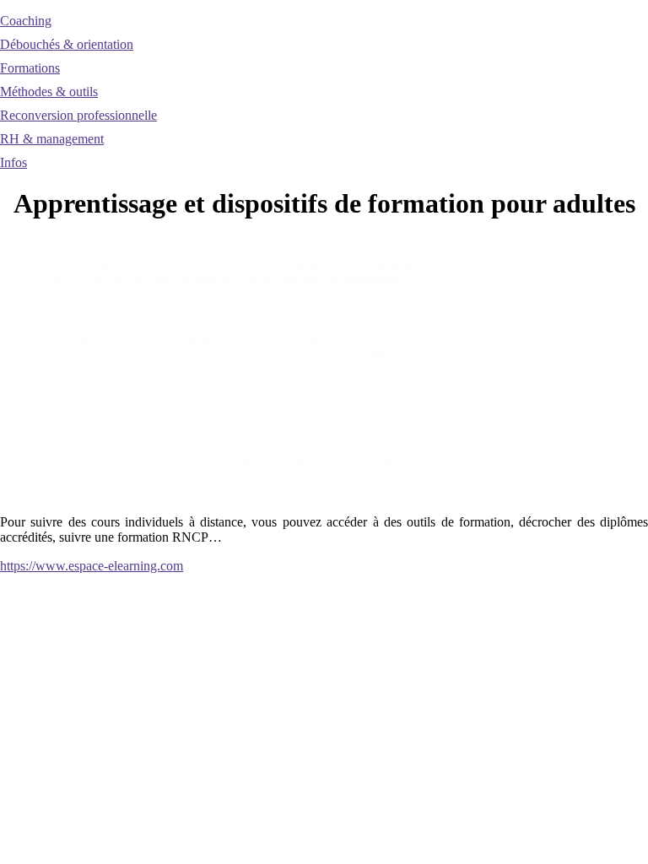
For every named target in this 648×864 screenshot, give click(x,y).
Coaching (25, 21)
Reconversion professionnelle (78, 115)
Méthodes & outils (49, 91)
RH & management (52, 139)
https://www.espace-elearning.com (91, 566)
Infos (13, 162)
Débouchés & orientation (66, 44)
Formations (30, 68)
